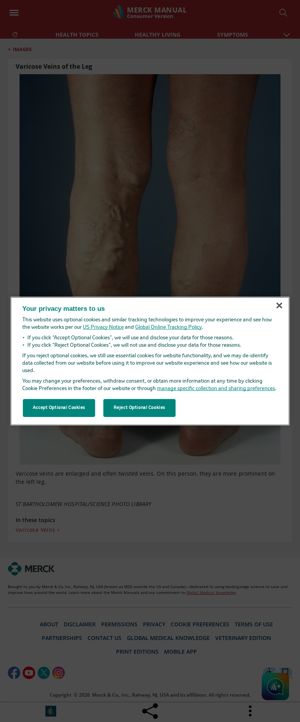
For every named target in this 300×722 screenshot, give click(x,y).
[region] (150, 360)
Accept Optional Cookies (59, 407)
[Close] (279, 305)
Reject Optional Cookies (139, 407)
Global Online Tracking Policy (168, 327)
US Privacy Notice (103, 327)
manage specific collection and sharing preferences (216, 388)
